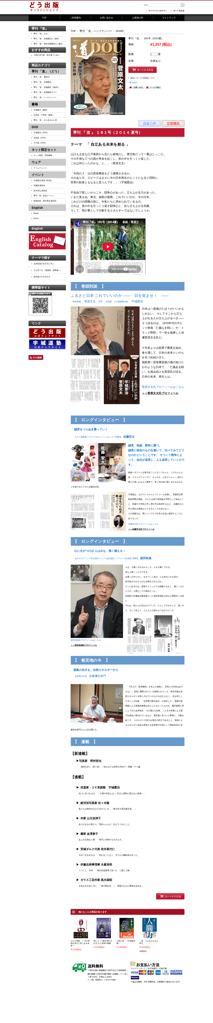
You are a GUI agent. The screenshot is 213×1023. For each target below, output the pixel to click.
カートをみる (178, 11)
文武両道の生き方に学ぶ (44, 264)
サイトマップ (168, 17)
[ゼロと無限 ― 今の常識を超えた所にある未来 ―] (81, 936)
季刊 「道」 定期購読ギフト (45, 92)
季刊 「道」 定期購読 (42, 82)
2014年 (120, 31)
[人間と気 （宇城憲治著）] (126, 936)
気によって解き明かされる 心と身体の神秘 (103, 942)
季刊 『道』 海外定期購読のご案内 (48, 44)
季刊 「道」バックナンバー (96, 31)
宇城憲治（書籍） (41, 110)
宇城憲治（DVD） (41, 133)
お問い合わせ (106, 17)
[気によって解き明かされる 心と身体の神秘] (104, 936)
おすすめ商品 (41, 50)
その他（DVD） (40, 143)
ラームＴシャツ (40, 168)
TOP (44, 17)
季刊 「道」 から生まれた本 (45, 120)
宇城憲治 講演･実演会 (43, 180)
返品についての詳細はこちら (142, 78)
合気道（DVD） (40, 138)
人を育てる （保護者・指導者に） (48, 270)
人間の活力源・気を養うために (47, 55)
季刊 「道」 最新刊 (41, 77)
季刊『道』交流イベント (44, 196)
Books (36, 213)
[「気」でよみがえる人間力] (149, 936)
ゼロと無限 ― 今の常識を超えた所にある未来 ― (80, 943)
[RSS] (36, 357)
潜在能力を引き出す (42, 277)
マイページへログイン (157, 11)
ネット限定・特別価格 (43, 155)
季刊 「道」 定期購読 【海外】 (46, 87)
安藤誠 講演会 (39, 185)
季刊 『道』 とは (41, 34)
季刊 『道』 (40, 28)
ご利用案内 (75, 17)
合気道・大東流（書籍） (44, 115)
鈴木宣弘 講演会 (40, 191)
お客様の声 (137, 17)
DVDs (36, 218)
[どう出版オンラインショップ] (44, 11)
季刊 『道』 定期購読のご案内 (46, 39)
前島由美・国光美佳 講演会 (45, 201)
